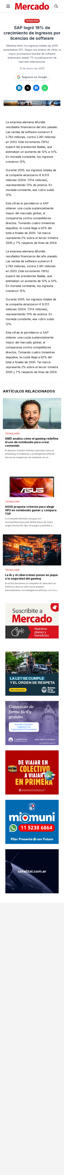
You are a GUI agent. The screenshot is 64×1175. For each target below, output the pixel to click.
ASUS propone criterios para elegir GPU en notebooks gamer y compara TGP (31, 510)
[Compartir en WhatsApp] (45, 88)
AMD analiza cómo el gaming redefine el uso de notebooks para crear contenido (31, 442)
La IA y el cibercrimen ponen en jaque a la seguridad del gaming (31, 576)
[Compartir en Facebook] (36, 88)
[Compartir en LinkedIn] (19, 88)
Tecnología (32, 21)
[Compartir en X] (28, 88)
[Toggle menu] (8, 6)
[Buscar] (56, 6)
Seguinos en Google (34, 77)
